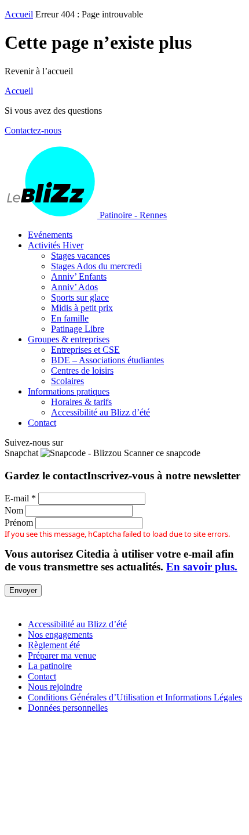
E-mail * (20, 498)
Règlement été (54, 645)
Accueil (19, 14)
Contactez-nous (33, 130)
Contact (42, 423)
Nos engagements (60, 634)
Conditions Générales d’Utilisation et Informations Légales (135, 697)
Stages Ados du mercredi (96, 266)
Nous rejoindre (55, 687)
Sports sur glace (80, 297)
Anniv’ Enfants (79, 276)
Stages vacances (80, 256)
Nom (14, 510)
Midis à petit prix (82, 308)
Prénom (19, 522)
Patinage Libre (77, 329)
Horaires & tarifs (81, 402)
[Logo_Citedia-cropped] (124, 825)
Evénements (50, 235)
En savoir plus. (201, 567)
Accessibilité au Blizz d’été (100, 412)
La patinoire (50, 666)
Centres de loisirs (82, 370)
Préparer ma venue (62, 655)
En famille (70, 318)
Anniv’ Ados (74, 287)
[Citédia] (25, 604)
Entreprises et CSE (85, 350)
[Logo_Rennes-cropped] (124, 764)
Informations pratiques (68, 391)
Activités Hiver (55, 245)
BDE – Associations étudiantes (107, 360)
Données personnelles (68, 708)
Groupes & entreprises (68, 339)
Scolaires (67, 381)
